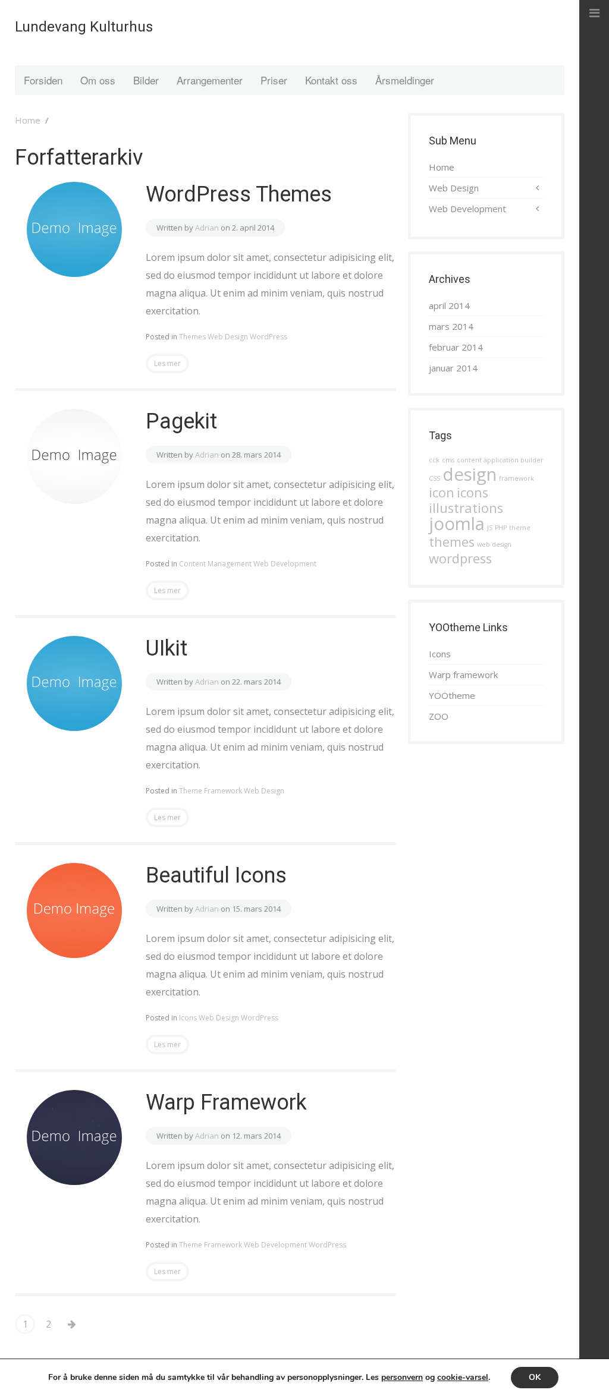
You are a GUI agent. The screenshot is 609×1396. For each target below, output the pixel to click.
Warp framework (463, 674)
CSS (434, 478)
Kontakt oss (331, 80)
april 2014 (449, 305)
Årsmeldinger (404, 80)
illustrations (466, 507)
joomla (457, 523)
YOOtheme (452, 695)
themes (452, 541)
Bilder (146, 80)
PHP (501, 528)
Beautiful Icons (216, 875)
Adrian (207, 227)
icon (441, 492)
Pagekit (181, 421)
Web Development (284, 564)
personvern (402, 1377)
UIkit (166, 648)
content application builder (500, 460)
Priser (273, 80)
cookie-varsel (462, 1377)
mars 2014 (451, 326)
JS (489, 528)
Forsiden (43, 80)
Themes (192, 337)
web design (494, 544)
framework (516, 478)
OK (535, 1377)
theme (519, 528)
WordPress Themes (239, 194)
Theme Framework (210, 791)
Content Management (215, 564)
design (469, 474)
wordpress (460, 558)
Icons (188, 1018)
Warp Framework (226, 1102)
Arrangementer (210, 80)
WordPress (268, 337)
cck (434, 460)
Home (27, 120)
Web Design (228, 337)
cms (448, 460)
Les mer (167, 363)
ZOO (438, 716)
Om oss (97, 80)
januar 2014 (453, 368)
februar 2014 (456, 347)
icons (472, 492)
